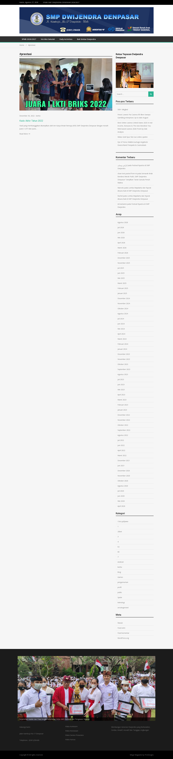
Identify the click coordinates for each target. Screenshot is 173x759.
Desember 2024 (124, 298)
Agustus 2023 (123, 374)
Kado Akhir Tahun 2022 (31, 120)
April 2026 (121, 243)
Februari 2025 (123, 288)
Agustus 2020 (123, 486)
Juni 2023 (121, 384)
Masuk (120, 623)
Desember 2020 (124, 471)
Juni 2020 (121, 496)
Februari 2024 (123, 344)
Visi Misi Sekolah (48, 39)
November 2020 (124, 476)
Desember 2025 (124, 258)
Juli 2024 (121, 319)
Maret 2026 (122, 248)
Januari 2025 (122, 293)
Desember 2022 (124, 415)
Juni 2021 (121, 465)
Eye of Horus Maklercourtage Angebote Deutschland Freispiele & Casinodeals (133, 143)
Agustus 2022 (123, 435)
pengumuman (123, 582)
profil (119, 587)
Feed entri (121, 628)
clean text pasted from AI (127, 173)
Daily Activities (66, 39)
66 (118, 552)
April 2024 (121, 334)
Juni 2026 (121, 232)
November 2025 (124, 263)
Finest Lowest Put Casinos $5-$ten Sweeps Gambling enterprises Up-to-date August (134, 116)
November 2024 (124, 303)
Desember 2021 (124, 460)
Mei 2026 (121, 237)
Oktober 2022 (123, 425)
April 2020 (121, 506)
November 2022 (124, 420)
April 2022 (121, 450)
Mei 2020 (121, 501)
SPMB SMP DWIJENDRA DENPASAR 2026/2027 (61, 2)
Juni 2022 (121, 445)
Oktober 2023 (123, 364)
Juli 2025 (121, 268)
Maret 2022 (122, 455)
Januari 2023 (122, 410)
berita (38, 116)
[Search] (151, 94)
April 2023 (121, 395)
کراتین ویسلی (122, 165)
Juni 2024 (121, 324)
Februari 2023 (123, 405)
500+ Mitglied (123, 109)
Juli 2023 (121, 379)
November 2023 (124, 359)
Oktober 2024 (123, 308)
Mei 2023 (121, 389)
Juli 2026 (121, 227)
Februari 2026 (123, 253)
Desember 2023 (124, 354)
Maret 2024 (122, 339)
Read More (23, 134)
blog (119, 572)
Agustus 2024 (123, 313)
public (120, 592)
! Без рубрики (123, 521)
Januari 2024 (122, 349)
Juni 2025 (121, 273)
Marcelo (121, 188)
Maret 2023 (122, 400)
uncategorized (123, 607)
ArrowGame (122, 204)
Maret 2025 (122, 283)
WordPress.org (123, 638)
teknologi (121, 602)
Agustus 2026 (123, 222)
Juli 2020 (121, 491)
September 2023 (124, 369)
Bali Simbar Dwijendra (86, 39)
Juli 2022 (121, 440)
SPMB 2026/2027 (29, 39)
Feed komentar (123, 633)
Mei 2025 (121, 278)
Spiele (120, 597)
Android (120, 562)
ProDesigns (149, 755)
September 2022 (124, 430)
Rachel (120, 196)
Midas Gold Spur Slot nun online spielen (133, 137)
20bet (120, 531)
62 (118, 547)
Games (120, 577)
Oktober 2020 (123, 481)
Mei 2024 (121, 329)
